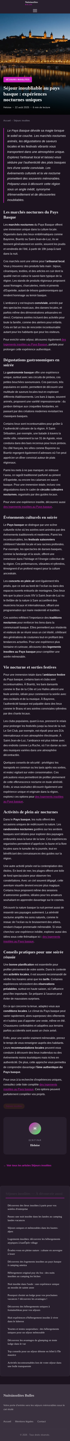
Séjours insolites (17, 79)
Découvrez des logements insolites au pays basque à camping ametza (34, 1263)
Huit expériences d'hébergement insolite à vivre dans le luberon (33, 1319)
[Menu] (35, 10)
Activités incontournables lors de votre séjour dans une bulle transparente (34, 1364)
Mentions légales (24, 1421)
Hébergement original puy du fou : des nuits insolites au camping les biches (31, 1274)
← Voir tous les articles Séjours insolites (27, 1165)
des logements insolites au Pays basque (27, 506)
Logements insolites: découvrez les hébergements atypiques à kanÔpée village (34, 1241)
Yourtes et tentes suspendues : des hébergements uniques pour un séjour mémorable (33, 1330)
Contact (41, 1421)
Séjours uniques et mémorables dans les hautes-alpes (33, 1229)
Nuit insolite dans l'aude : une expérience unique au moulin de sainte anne (33, 1286)
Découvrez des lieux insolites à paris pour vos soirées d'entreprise (32, 1207)
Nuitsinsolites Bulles (18, 1395)
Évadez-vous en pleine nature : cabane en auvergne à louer (35, 1252)
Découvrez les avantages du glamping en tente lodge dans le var (32, 1342)
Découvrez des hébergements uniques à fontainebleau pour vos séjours (29, 1308)
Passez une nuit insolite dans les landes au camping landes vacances (35, 1218)
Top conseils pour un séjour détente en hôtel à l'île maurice (34, 1353)
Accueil (7, 120)
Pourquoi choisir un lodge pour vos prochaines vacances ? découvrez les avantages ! (32, 1297)
